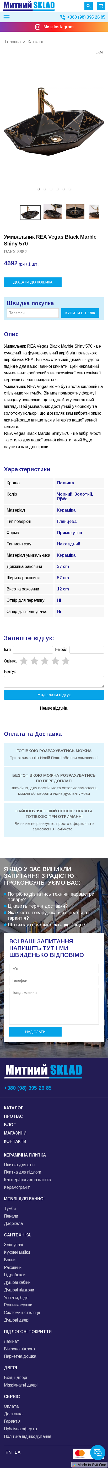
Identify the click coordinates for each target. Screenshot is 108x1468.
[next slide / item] (100, 122)
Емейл (61, 649)
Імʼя (7, 649)
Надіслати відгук (54, 695)
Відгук (10, 671)
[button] (38, 189)
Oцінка (10, 661)
